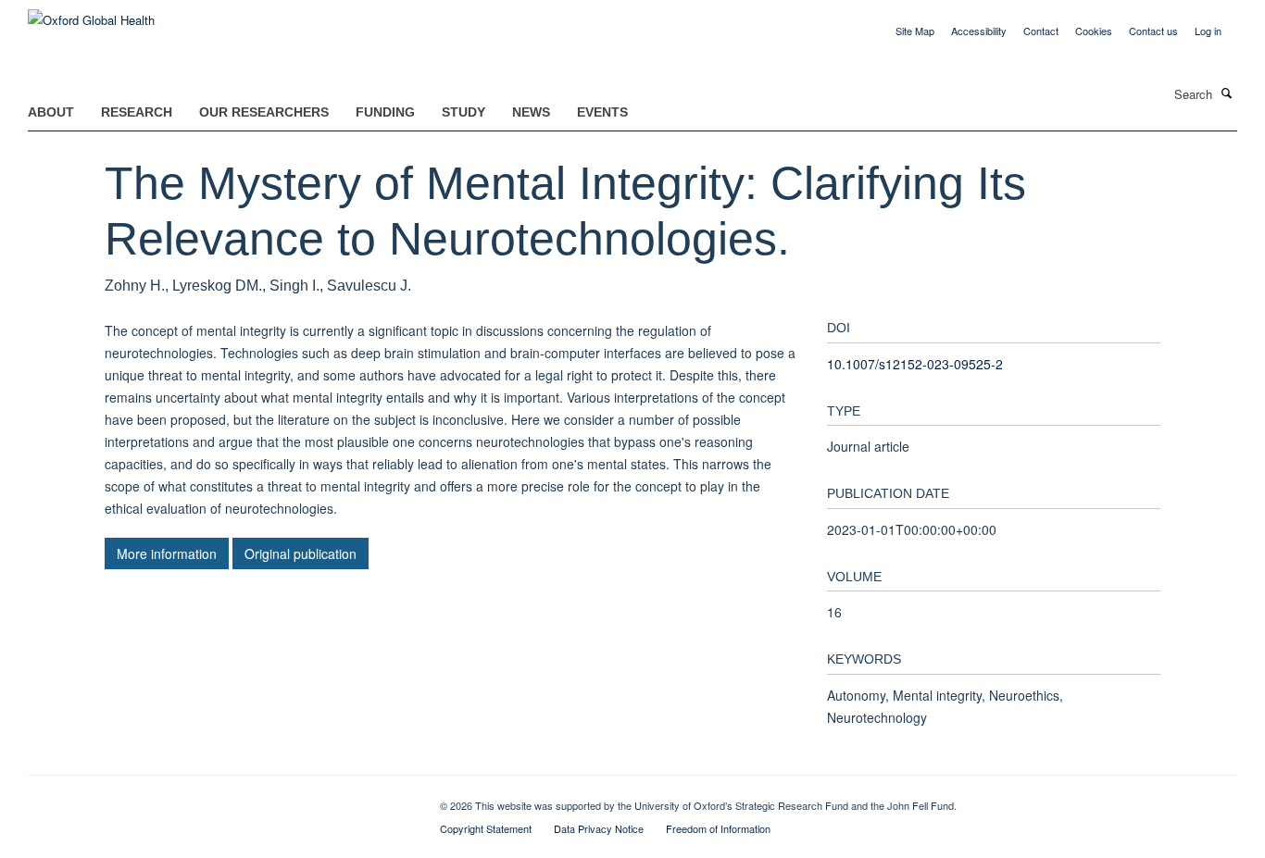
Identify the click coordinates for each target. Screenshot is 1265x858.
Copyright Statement (486, 828)
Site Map (915, 30)
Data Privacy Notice (599, 828)
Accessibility (979, 30)
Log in (1208, 30)
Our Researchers (264, 112)
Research (136, 112)
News (531, 112)
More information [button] (167, 553)
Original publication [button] (300, 553)
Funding (385, 112)
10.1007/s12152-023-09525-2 (915, 363)
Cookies (1093, 30)
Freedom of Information (718, 828)
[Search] (1227, 92)
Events (602, 112)
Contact (1040, 30)
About (51, 112)
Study (463, 112)
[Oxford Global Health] (91, 13)
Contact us (1153, 30)
